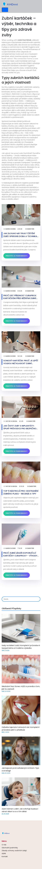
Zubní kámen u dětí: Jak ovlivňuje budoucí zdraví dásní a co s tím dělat (20, 810)
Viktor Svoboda (11, 421)
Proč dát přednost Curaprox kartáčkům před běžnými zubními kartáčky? (20, 297)
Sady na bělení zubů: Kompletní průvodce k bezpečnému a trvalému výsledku (21, 646)
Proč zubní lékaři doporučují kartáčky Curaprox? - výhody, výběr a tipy (20, 554)
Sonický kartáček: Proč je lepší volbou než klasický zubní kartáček (20, 362)
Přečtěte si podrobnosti (16, 256)
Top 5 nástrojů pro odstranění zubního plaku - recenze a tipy (20, 492)
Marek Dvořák (11, 229)
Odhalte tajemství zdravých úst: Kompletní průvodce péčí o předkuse (21, 728)
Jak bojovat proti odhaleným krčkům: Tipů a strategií (20, 769)
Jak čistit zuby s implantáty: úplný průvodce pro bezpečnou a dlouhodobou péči (20, 427)
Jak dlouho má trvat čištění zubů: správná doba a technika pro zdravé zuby (20, 235)
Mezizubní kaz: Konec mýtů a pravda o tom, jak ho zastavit (21, 687)
